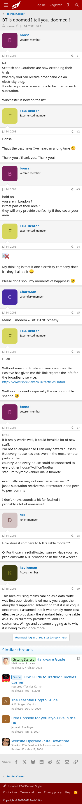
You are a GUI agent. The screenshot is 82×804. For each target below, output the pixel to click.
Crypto (31, 704)
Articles (30, 663)
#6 (78, 352)
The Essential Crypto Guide (34, 699)
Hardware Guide (51, 659)
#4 (78, 247)
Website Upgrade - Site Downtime (40, 740)
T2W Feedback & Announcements (42, 745)
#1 (78, 56)
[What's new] (68, 5)
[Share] (72, 55)
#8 (78, 536)
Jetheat (15, 727)
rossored (16, 686)
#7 (78, 428)
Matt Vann (17, 663)
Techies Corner (33, 686)
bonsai (10, 26)
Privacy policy (53, 792)
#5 (78, 312)
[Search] (77, 5)
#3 (78, 189)
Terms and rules (30, 792)
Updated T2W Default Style (24, 786)
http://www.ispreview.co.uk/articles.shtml (33, 382)
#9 (78, 589)
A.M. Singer (18, 704)
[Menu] (6, 5)
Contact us (10, 792)
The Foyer (28, 727)
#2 (78, 131)
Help (68, 792)
